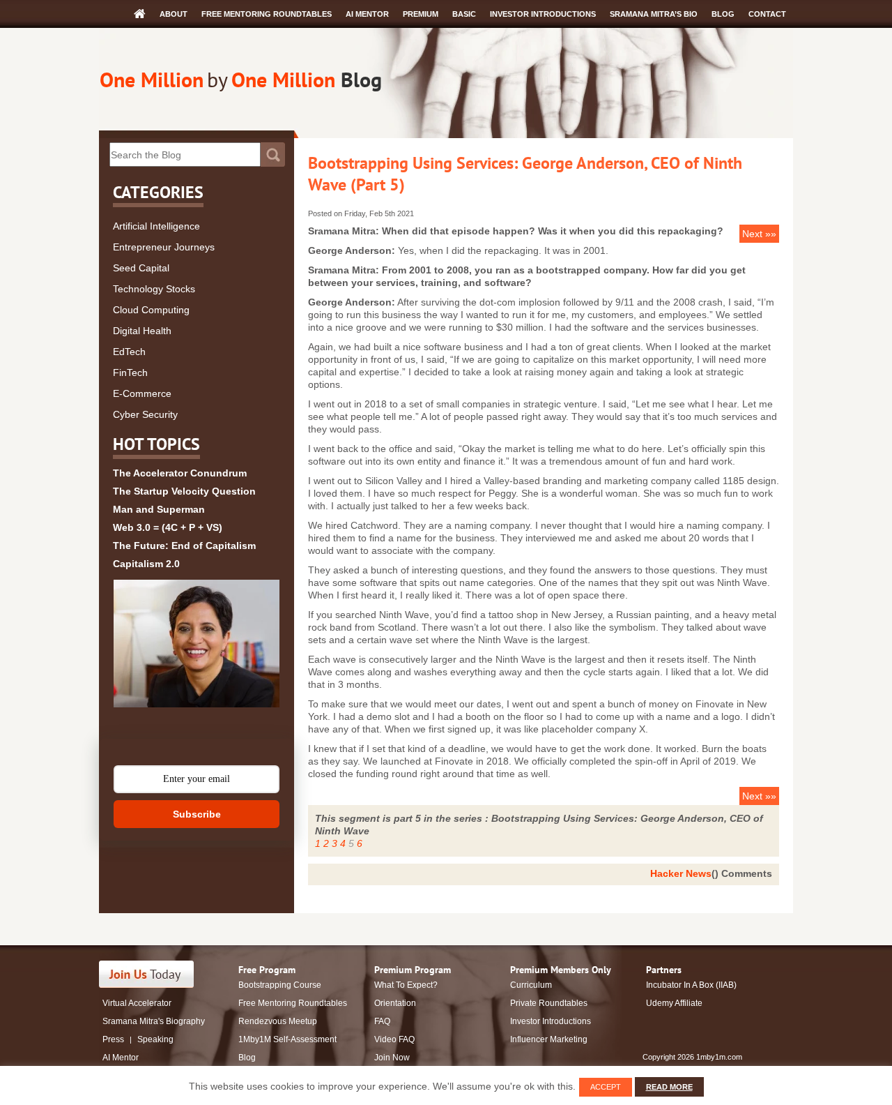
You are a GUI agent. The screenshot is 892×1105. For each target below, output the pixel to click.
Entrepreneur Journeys (164, 247)
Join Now (392, 1057)
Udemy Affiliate (674, 1003)
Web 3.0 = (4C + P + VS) (167, 527)
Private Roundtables (548, 1003)
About (173, 14)
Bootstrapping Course (279, 985)
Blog (723, 14)
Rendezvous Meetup (277, 1021)
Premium (420, 14)
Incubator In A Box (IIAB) (691, 985)
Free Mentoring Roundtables (266, 14)
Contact (767, 14)
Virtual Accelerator (136, 1003)
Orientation (395, 1003)
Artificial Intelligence (156, 226)
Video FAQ (394, 1039)
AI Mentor (367, 14)
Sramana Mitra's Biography (153, 1021)
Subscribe (197, 814)
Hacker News (681, 873)
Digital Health (142, 330)
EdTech (129, 351)
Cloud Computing (151, 309)
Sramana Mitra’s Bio (654, 14)
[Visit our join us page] (146, 974)
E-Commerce (142, 393)
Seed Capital (141, 267)
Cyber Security (145, 414)
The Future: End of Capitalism (184, 545)
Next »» (759, 233)
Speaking (155, 1039)
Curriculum (531, 985)
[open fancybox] (196, 643)
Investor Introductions (543, 14)
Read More (669, 1087)
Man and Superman (159, 509)
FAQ (382, 1021)
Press (113, 1039)
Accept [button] (605, 1087)
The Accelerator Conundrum (180, 473)
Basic (464, 14)
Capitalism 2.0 (146, 563)
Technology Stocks (154, 288)
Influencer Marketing (548, 1039)
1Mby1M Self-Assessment (287, 1039)
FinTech (130, 372)
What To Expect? (406, 985)
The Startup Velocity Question (184, 491)
